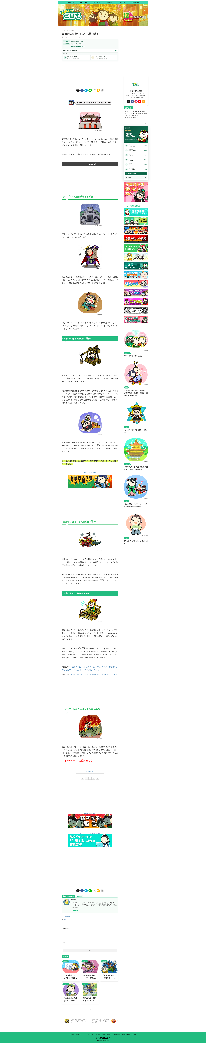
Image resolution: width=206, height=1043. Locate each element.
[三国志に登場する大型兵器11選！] (86, 90)
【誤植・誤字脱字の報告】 (90, 813)
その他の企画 (128, 177)
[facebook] (82, 90)
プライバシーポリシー (89, 1034)
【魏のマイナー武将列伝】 (90, 472)
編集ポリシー (79, 1034)
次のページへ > (90, 771)
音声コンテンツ (96, 2)
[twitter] (78, 90)
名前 (64, 942)
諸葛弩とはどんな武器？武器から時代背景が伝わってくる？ (94, 674)
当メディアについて (70, 2)
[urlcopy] (102, 90)
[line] (90, 90)
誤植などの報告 (125, 1034)
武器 (65, 919)
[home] (78, 911)
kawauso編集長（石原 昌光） (78, 41)
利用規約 (98, 1034)
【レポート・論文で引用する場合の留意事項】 (90, 833)
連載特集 (109, 2)
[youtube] (76, 911)
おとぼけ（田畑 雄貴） (76, 44)
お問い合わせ (135, 2)
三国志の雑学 (67, 916)
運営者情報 (71, 1034)
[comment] (98, 90)
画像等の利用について (107, 1034)
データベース (83, 2)
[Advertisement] (90, 75)
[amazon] (143, 101)
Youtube (122, 2)
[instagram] (136, 101)
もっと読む (91, 1009)
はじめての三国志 (103, 1038)
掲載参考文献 (117, 1034)
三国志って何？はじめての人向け (133, 356)
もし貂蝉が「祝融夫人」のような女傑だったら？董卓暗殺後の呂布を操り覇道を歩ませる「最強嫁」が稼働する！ (136, 392)
